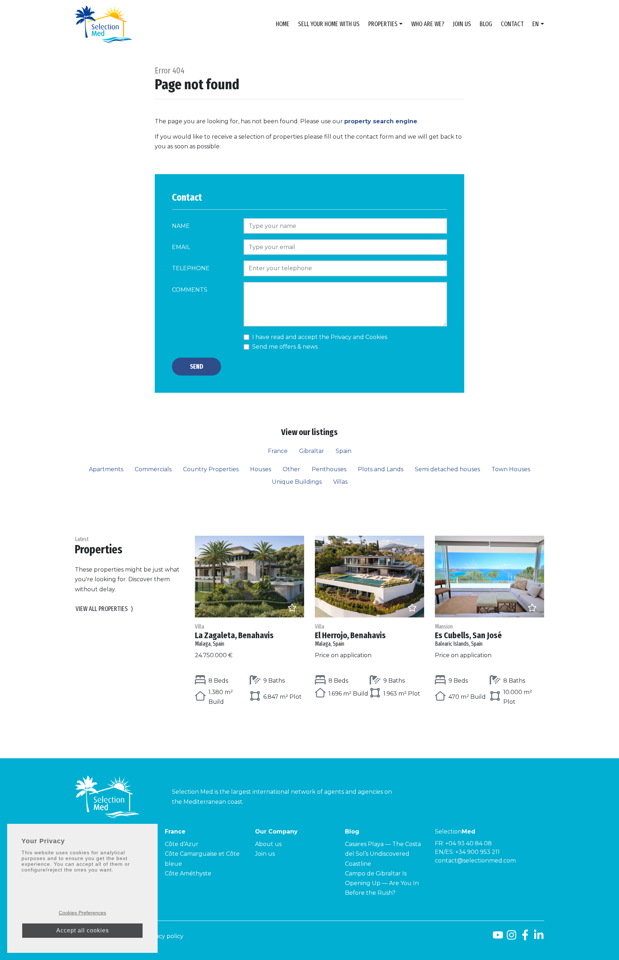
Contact (512, 24)
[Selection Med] (103, 24)
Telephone (191, 268)
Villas (340, 481)
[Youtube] (498, 937)
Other (291, 469)
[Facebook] (525, 937)
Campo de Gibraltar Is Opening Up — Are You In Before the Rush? (382, 883)
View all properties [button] (104, 609)
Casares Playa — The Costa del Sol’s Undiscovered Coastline (383, 854)
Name (181, 226)
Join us (462, 24)
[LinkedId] (538, 937)
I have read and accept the (319, 337)
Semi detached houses (447, 469)
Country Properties (211, 469)
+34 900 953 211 (477, 852)
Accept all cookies (82, 930)
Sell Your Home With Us (329, 24)
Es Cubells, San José (468, 635)
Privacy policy (163, 936)
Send (196, 367)
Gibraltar (311, 451)
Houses (260, 469)
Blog (486, 24)
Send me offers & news (285, 346)
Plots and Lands (380, 469)
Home (282, 24)
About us (268, 844)
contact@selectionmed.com (475, 860)
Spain (343, 451)
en (535, 24)
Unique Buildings (297, 481)
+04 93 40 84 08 (468, 843)
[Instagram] (511, 937)
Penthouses (329, 469)
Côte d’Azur (181, 844)
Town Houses (510, 469)
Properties (383, 24)
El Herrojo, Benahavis (350, 635)
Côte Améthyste (188, 873)
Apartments (106, 469)
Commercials (153, 469)
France (278, 451)
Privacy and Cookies (359, 337)
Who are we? (427, 24)
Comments (189, 289)
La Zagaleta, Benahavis (234, 635)
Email (181, 247)
